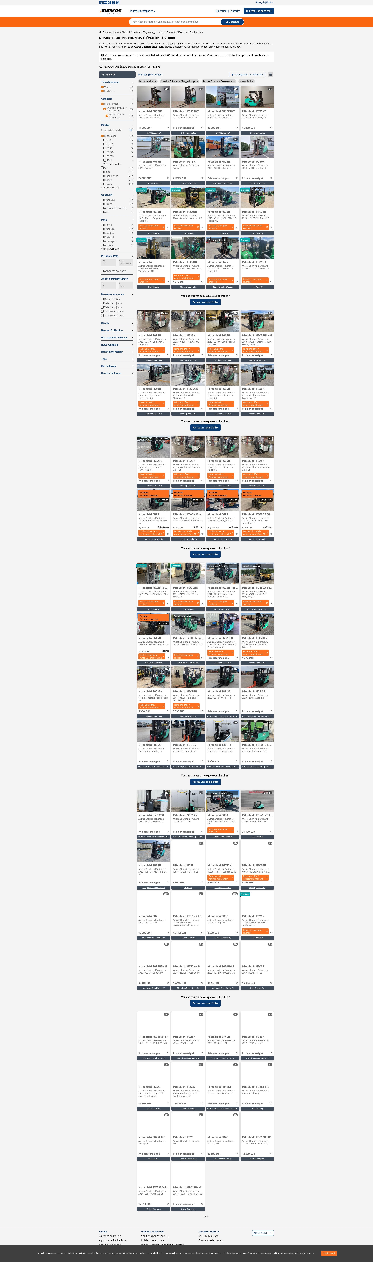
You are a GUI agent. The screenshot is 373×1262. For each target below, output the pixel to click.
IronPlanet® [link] (153, 233)
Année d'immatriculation (114, 278)
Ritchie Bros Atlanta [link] (188, 539)
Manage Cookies (272, 1253)
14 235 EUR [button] (179, 986)
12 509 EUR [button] (144, 1107)
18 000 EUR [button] (144, 936)
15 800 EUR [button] (248, 128)
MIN (103, 260)
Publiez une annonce (152, 1243)
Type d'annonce (110, 82)
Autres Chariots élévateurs (173, 32)
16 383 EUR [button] (248, 986)
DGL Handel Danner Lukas (153, 941)
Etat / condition (109, 344)
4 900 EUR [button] (213, 761)
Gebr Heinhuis (257, 840)
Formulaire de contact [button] (211, 1243)
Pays (104, 220)
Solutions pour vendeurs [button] (155, 1239)
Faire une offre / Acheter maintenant (184, 277)
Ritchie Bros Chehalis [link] (154, 539)
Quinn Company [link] (257, 1162)
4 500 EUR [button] (213, 936)
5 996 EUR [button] (144, 711)
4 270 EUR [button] (178, 282)
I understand (329, 1253)
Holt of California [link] (188, 941)
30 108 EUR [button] (144, 986)
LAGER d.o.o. (153, 1162)
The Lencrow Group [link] (188, 1162)
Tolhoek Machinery (222, 941)
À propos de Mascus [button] (110, 1239)
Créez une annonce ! (260, 11)
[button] (117, 74)
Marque (105, 125)
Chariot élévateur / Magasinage (139, 32)
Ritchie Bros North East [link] (257, 609)
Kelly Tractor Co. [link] (257, 991)
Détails (105, 323)
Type (104, 359)
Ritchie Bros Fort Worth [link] (223, 286)
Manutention (111, 32)
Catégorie (106, 99)
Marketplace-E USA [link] (188, 286)
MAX (121, 260)
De (103, 283)
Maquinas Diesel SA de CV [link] (154, 890)
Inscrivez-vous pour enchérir (149, 227)
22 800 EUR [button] (144, 178)
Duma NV (188, 890)
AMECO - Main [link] (153, 1111)
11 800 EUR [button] (144, 128)
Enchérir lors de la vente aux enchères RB (151, 532)
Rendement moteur (112, 352)
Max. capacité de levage (114, 337)
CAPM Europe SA (153, 133)
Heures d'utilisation (112, 330)
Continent (106, 195)
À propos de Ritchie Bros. (113, 1243)
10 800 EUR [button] (213, 128)
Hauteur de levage (111, 373)
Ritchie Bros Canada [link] (257, 539)
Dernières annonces (112, 294)
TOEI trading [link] (257, 1111)
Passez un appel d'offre (205, 302)
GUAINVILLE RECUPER (222, 183)
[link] (153, 97)
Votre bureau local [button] (209, 1239)
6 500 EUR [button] (178, 886)
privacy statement (295, 1253)
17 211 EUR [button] (144, 1207)
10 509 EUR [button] (213, 1157)
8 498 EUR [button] (213, 886)
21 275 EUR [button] (179, 178)
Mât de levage (108, 366)
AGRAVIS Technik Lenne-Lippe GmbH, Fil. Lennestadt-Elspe (232, 766)
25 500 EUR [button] (248, 835)
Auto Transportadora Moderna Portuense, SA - (227, 716)
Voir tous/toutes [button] (112, 164)
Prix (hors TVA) (109, 256)
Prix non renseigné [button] (183, 128)
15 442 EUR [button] (179, 936)
